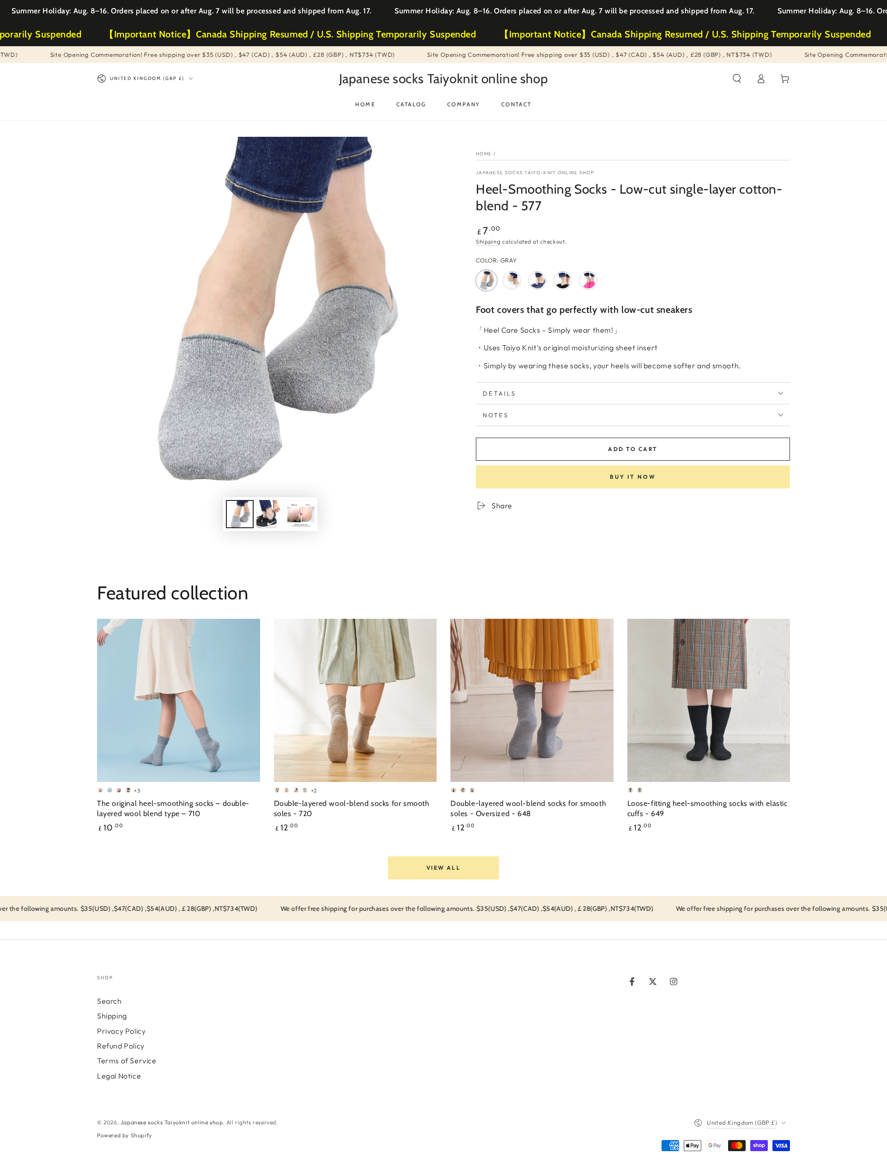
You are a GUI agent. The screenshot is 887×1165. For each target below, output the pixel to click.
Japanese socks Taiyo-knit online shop (535, 173)
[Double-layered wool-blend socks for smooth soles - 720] (355, 700)
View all (443, 867)
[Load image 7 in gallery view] (301, 514)
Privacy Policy (121, 1031)
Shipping (488, 241)
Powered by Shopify (124, 1135)
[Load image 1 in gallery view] (240, 514)
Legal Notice (119, 1075)
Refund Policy (121, 1045)
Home (484, 154)
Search (109, 1001)
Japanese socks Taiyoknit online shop (172, 1122)
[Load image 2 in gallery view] (270, 514)
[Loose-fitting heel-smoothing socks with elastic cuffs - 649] (708, 700)
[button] (737, 78)
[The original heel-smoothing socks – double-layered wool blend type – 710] (178, 700)
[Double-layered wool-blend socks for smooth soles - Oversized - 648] (532, 700)
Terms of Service (127, 1060)
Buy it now (633, 476)
